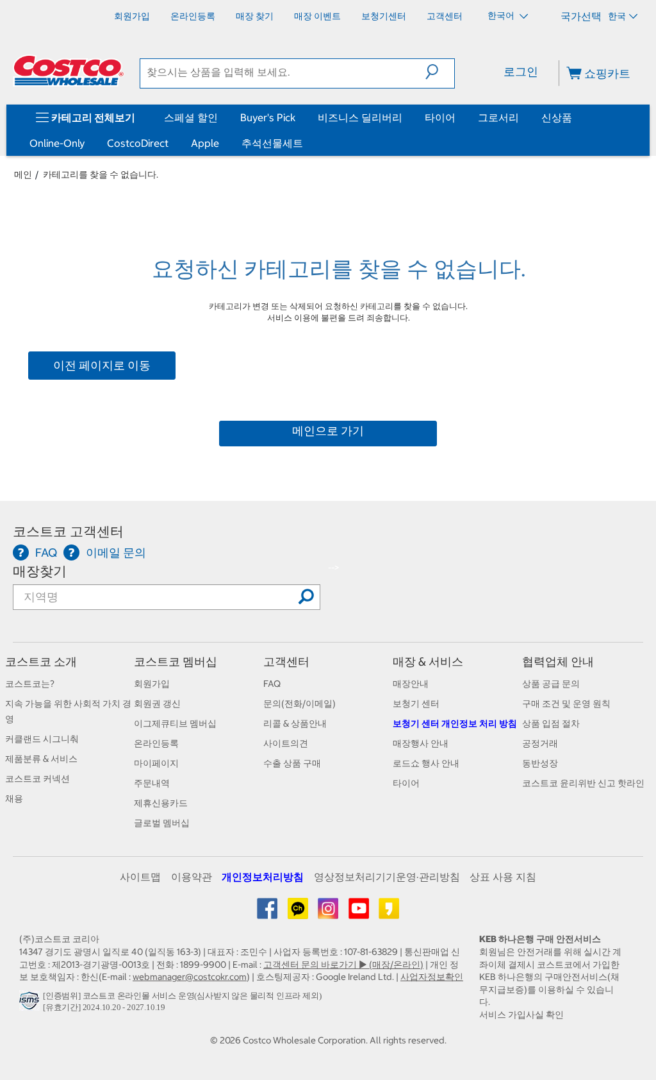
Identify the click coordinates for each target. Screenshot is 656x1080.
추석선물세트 (272, 143)
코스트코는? (29, 683)
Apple (205, 143)
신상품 (556, 117)
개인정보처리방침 (263, 876)
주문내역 (152, 783)
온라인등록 (156, 743)
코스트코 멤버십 (175, 661)
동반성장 (540, 763)
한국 (617, 16)
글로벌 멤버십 (162, 823)
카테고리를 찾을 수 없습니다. (100, 174)
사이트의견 (285, 743)
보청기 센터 (416, 703)
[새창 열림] (31, 1004)
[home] (68, 71)
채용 (14, 798)
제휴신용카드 (161, 803)
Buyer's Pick (267, 117)
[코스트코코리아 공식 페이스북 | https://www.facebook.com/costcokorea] (268, 913)
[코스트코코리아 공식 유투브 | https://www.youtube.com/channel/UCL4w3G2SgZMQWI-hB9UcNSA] (359, 913)
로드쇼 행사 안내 (426, 763)
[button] (439, 72)
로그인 (521, 71)
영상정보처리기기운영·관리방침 (387, 876)
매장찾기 (40, 571)
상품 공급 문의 (551, 683)
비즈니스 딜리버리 (360, 117)
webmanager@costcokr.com (190, 977)
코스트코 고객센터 (68, 531)
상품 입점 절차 (551, 723)
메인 (23, 174)
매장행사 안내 (420, 743)
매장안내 (411, 683)
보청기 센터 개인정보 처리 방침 (455, 723)
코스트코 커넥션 (37, 778)
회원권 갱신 (157, 703)
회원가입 (152, 683)
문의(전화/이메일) (299, 703)
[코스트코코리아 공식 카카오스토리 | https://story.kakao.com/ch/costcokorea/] (389, 913)
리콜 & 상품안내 (295, 723)
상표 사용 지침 (503, 876)
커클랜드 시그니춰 (42, 739)
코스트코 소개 (41, 661)
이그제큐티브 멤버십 (175, 723)
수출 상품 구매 (292, 763)
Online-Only (57, 143)
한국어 (502, 15)
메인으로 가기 (328, 430)
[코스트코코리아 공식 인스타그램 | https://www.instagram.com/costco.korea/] (329, 913)
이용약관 (191, 876)
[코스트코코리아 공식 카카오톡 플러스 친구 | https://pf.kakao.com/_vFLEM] (299, 913)
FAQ (272, 683)
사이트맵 (140, 876)
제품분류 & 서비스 (41, 758)
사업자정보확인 (431, 977)
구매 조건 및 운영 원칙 (566, 703)
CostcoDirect (137, 143)
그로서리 (498, 117)
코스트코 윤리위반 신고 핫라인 (583, 783)
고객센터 (286, 661)
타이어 (440, 117)
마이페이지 (156, 763)
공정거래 (540, 743)
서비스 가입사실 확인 (521, 1014)
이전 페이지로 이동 (102, 365)
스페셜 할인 (191, 117)
